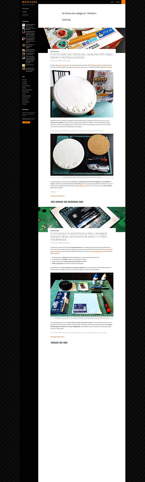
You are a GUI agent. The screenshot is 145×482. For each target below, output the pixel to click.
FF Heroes (24, 104)
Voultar (23, 93)
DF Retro (24, 87)
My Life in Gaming (26, 85)
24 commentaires (65, 243)
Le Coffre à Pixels (26, 98)
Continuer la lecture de (57, 196)
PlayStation (59, 201)
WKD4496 (29, 2)
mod (53, 201)
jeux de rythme (61, 65)
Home (112, 2)
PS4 (65, 201)
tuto (81, 201)
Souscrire (26, 122)
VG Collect (24, 81)
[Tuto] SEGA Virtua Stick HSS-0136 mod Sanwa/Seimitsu (30, 70)
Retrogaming (25, 8)
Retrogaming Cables (26, 96)
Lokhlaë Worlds (25, 102)
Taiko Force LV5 (80, 185)
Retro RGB (24, 83)
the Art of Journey (30, 64)
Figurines (24, 11)
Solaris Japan (25, 100)
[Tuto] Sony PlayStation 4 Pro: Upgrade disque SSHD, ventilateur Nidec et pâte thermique (78, 236)
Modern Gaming (54, 51)
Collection (25, 14)
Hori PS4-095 (108, 67)
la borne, (76, 67)
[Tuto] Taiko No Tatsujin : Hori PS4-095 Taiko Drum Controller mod (81, 56)
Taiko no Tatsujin (73, 201)
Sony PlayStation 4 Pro (98, 251)
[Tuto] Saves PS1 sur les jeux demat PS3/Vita (30, 46)
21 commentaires (65, 60)
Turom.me (24, 79)
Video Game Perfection (27, 89)
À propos (118, 2)
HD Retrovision (25, 91)
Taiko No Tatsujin (96, 65)
